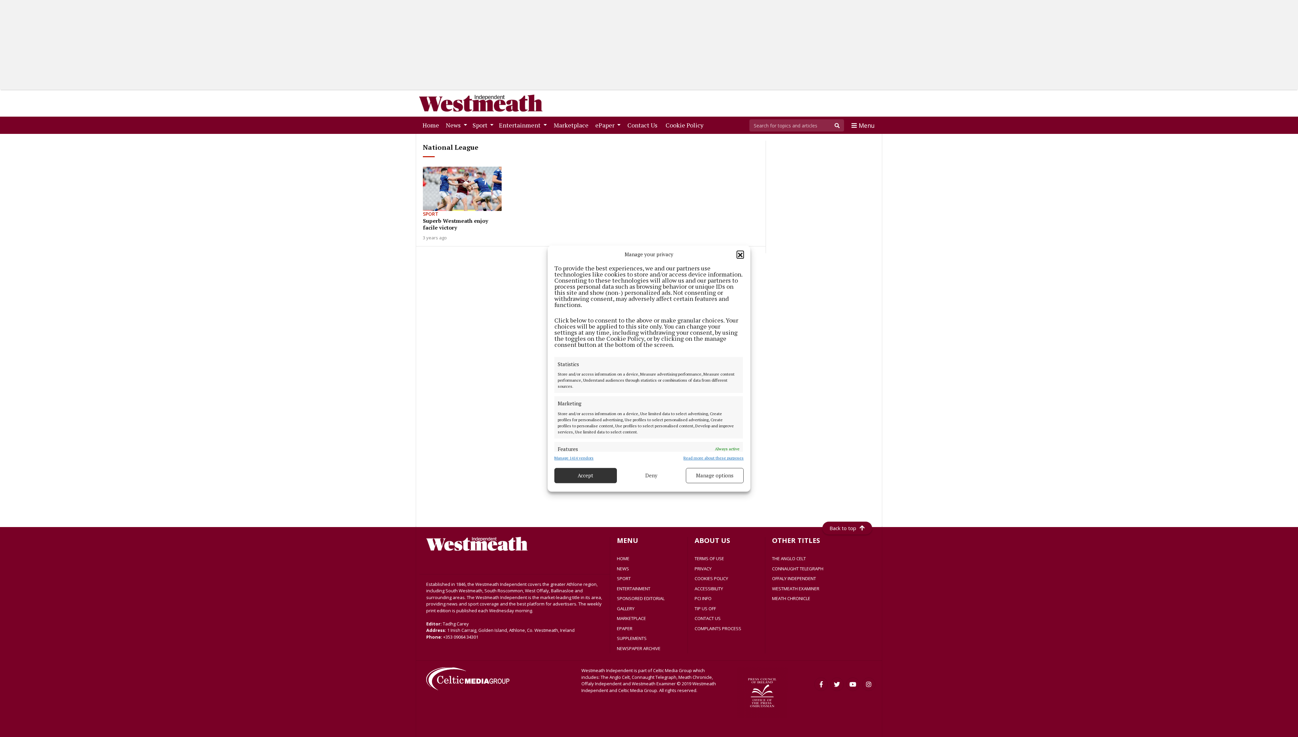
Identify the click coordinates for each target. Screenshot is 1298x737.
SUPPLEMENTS (632, 638)
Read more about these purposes (713, 457)
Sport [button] (481, 125)
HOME (623, 558)
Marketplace (572, 125)
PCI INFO (703, 598)
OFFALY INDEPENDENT (794, 578)
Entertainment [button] (520, 125)
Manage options (715, 475)
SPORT (624, 578)
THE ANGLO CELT (789, 558)
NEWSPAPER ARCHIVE (638, 648)
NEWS (623, 569)
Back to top (843, 528)
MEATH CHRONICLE (791, 598)
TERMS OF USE (709, 558)
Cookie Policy (686, 125)
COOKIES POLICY (711, 578)
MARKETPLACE (631, 618)
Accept (585, 475)
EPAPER (624, 628)
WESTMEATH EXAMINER (795, 589)
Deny (651, 475)
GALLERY (625, 608)
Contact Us (643, 125)
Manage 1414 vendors (574, 457)
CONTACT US (708, 618)
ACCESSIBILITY (709, 589)
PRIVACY (703, 569)
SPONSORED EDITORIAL (641, 598)
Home (432, 125)
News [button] (454, 125)
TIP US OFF (705, 608)
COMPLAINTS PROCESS (718, 628)
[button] (740, 254)
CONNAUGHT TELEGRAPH (797, 569)
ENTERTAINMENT (633, 589)
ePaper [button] (605, 125)
